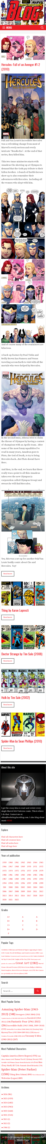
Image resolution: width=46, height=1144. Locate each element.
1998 (35, 883)
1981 (11, 875)
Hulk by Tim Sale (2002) (15, 697)
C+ (8, 925)
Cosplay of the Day (22, 959)
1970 (29, 866)
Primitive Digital (23, 1140)
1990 (23, 879)
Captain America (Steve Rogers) (19, 1056)
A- (37, 917)
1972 (41, 866)
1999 (41, 883)
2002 (23, 887)
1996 (23, 883)
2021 (11, 899)
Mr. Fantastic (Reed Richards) (29, 1066)
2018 (35, 895)
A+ (8, 917)
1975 (17, 871)
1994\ (10, 883)
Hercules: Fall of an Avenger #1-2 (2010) (20, 66)
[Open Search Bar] (42, 27)
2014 (11, 895)
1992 (35, 879)
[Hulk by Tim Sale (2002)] (23, 691)
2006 (4, 891)
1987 (4, 879)
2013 (4, 895)
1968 (17, 866)
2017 (29, 895)
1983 (23, 875)
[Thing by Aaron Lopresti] (23, 604)
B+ (8, 921)
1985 (35, 875)
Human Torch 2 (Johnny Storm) (28, 1059)
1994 (4, 883)
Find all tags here (9, 846)
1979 (41, 871)
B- (37, 921)
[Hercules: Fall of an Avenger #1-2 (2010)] (23, 58)
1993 (41, 879)
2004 (35, 887)
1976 (23, 871)
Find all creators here (11, 840)
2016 (23, 895)
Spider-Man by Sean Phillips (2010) (21, 741)
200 (4, 887)
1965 (41, 862)
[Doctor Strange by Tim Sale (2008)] (23, 647)
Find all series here (9, 843)
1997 (29, 883)
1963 (29, 862)
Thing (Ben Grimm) (21, 1074)
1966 (4, 866)
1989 (17, 879)
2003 (29, 887)
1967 (11, 866)
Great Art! (27, 963)
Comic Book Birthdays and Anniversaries (22, 953)
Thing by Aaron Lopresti (15, 610)
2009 (23, 891)
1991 (29, 879)
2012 (41, 891)
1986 (41, 875)
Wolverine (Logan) (12, 1078)
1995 (17, 883)
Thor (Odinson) (38, 1075)
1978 (35, 871)
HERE (9, 820)
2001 (17, 887)
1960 (11, 862)
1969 (23, 866)
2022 (17, 899)
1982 (17, 875)
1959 (4, 862)
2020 (4, 899)
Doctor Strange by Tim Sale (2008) (21, 653)
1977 (29, 871)
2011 (35, 891)
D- (37, 929)
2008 (17, 891)
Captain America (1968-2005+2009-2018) (14, 1018)
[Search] (37, 991)
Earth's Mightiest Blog (16, 1137)
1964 (35, 862)
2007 (11, 891)
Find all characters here (12, 837)
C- (37, 925)
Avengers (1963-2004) (28, 1014)
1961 (17, 862)
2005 (41, 887)
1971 (35, 866)
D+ (8, 929)
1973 (4, 871)
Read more (7, 574)
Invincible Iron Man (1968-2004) (19, 1029)
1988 (11, 879)
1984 (29, 875)
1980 (4, 875)
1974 (11, 871)
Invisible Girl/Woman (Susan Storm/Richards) (17, 1062)
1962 (23, 862)
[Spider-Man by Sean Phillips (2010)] (23, 735)
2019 (41, 895)
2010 (29, 891)
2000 (11, 887)
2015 (17, 895)
